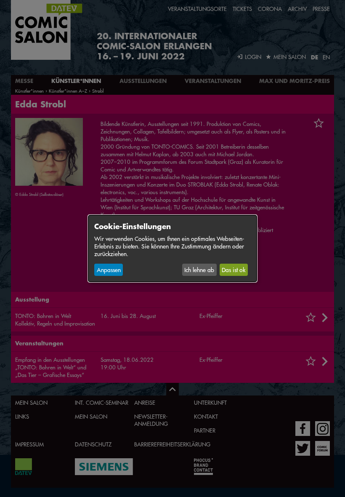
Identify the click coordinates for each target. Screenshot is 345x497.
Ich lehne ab (199, 269)
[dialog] (172, 248)
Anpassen (109, 269)
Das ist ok (233, 269)
